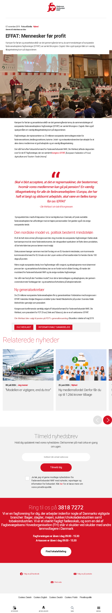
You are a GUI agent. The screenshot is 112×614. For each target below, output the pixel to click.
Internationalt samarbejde (54, 327)
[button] (107, 420)
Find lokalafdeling (56, 551)
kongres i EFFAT (58, 153)
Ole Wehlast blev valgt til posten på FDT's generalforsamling (41, 318)
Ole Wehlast (24, 327)
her (61, 484)
